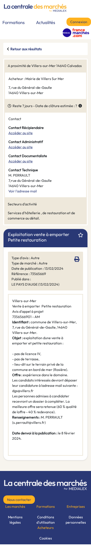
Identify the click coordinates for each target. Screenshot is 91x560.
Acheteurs (45, 527)
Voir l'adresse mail (22, 191)
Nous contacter (19, 499)
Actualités (45, 22)
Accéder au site (20, 133)
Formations (13, 22)
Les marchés (15, 506)
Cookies (45, 538)
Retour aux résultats (26, 49)
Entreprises (76, 506)
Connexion (78, 22)
